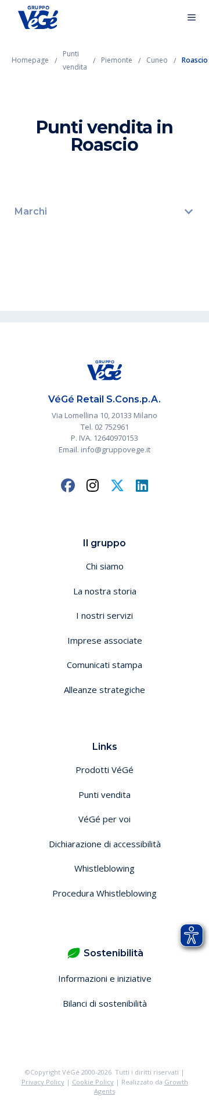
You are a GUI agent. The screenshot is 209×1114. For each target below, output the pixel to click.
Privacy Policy (42, 1081)
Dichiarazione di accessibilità (105, 844)
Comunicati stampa (104, 664)
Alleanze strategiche (104, 689)
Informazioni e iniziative (105, 978)
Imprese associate (104, 640)
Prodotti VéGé (104, 769)
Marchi (31, 211)
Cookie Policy (93, 1081)
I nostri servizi (104, 615)
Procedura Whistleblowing (104, 893)
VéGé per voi (104, 819)
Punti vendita (104, 794)
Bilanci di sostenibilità (105, 1003)
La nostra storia (104, 591)
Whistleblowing (104, 868)
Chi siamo (105, 566)
